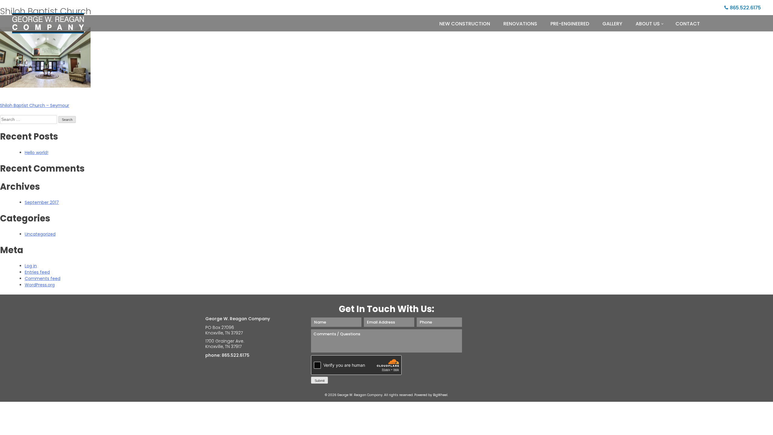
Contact (687, 23)
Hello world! (36, 153)
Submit (320, 380)
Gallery (612, 23)
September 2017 (42, 202)
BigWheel (440, 395)
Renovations (520, 23)
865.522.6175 (745, 7)
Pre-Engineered (569, 23)
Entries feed (37, 272)
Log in (31, 266)
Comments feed (42, 279)
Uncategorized (40, 234)
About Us (648, 23)
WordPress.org (40, 285)
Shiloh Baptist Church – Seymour (34, 105)
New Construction (464, 23)
